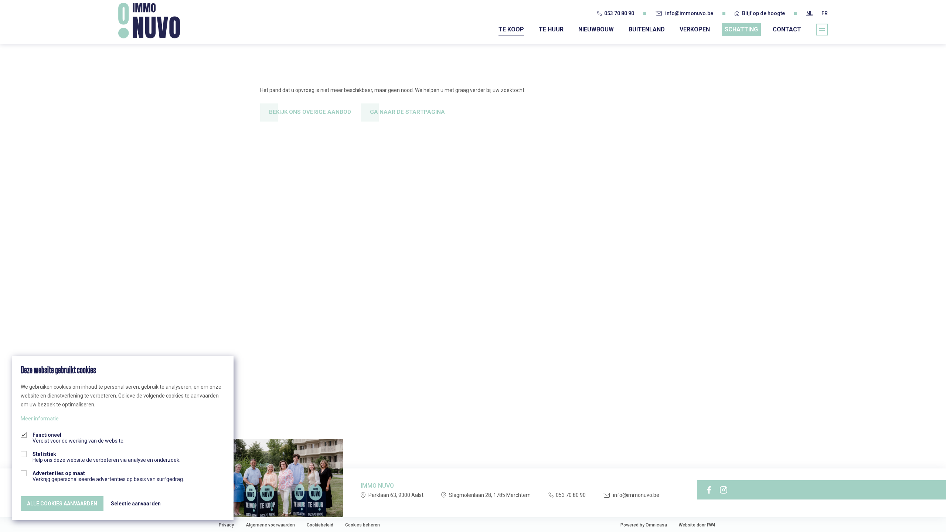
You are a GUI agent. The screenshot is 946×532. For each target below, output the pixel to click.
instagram (723, 489)
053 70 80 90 (619, 13)
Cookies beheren (362, 525)
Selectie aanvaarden (136, 504)
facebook (709, 489)
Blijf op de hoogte (763, 13)
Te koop (511, 29)
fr (824, 13)
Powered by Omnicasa (643, 525)
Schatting (741, 29)
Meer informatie (40, 419)
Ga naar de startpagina (407, 112)
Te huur (551, 29)
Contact (787, 29)
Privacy (226, 525)
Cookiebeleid (320, 525)
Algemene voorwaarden (270, 525)
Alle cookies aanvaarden (62, 504)
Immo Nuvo (149, 20)
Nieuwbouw (596, 29)
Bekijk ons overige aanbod (310, 112)
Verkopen (695, 29)
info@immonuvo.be (689, 13)
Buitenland (647, 29)
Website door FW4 (697, 525)
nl (809, 13)
